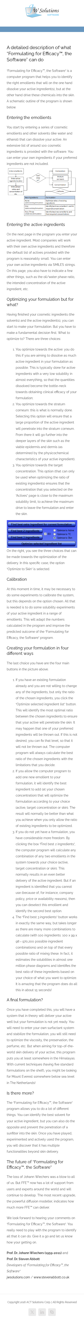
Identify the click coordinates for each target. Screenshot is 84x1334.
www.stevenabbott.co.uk (51, 1277)
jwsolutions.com (18, 1277)
